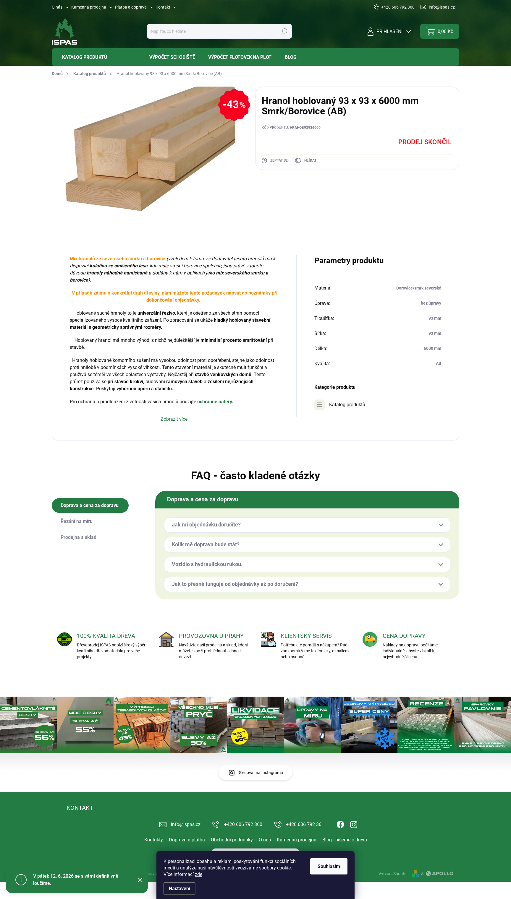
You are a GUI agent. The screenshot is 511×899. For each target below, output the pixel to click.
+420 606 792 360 (243, 824)
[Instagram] (353, 823)
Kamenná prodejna (88, 7)
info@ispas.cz (185, 824)
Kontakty (153, 840)
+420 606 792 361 (305, 824)
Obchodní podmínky (232, 840)
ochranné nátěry (214, 401)
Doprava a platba (187, 840)
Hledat (284, 31)
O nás (57, 7)
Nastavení (179, 888)
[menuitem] (96, 57)
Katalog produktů (347, 404)
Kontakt (163, 7)
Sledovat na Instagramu (261, 772)
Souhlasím (329, 866)
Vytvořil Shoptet (393, 873)
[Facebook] (340, 823)
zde (198, 874)
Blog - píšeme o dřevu (344, 840)
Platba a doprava (131, 7)
